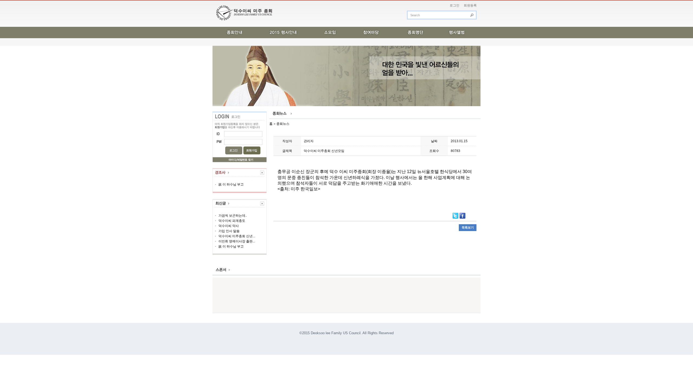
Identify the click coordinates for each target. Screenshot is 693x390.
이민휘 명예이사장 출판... (236, 241)
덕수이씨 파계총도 (231, 221)
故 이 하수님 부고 (231, 184)
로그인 (454, 5)
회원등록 (470, 5)
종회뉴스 (282, 124)
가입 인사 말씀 (229, 231)
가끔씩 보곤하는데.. (232, 215)
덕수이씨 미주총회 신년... (236, 236)
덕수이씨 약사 (228, 226)
